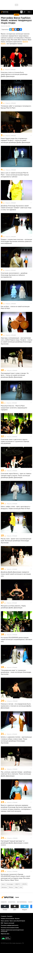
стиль (21, 887)
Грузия (3, 884)
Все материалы (22, 902)
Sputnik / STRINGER (10, 69)
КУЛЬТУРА (24, 884)
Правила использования (7, 918)
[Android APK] (6, 938)
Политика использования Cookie (10, 927)
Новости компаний (9, 923)
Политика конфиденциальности (9, 925)
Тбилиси (11, 887)
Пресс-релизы (5, 921)
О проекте (4, 916)
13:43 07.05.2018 (5, 26)
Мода (16, 887)
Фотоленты (4, 887)
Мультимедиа (10, 884)
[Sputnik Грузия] (5, 12)
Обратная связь (5, 933)
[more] (31, 69)
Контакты (9, 916)
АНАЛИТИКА (11, 902)
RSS (2, 923)
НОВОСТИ (17, 884)
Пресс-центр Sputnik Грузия (17, 921)
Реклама (17, 918)
